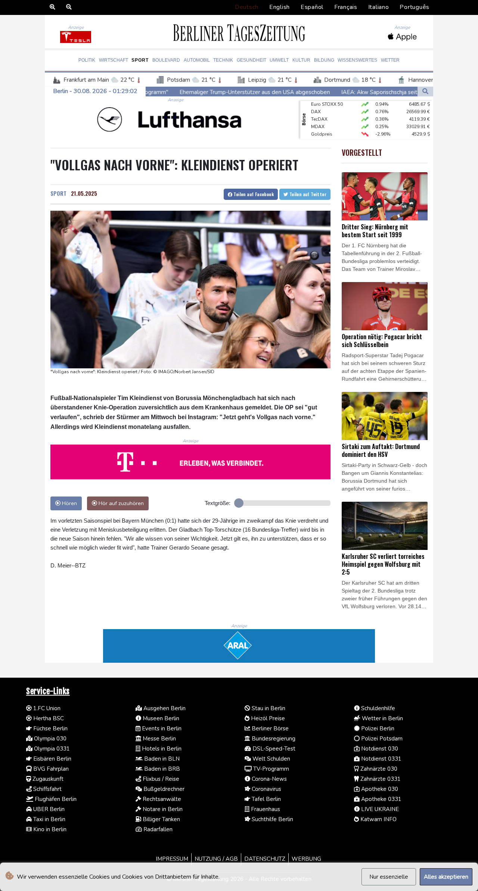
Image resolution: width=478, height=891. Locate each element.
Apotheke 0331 (380, 799)
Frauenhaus (264, 809)
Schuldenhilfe (377, 708)
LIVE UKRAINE (379, 809)
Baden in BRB (161, 769)
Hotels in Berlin (160, 748)
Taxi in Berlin (48, 819)
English (279, 7)
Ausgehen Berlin (164, 708)
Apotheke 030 (379, 789)
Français (345, 7)
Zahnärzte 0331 (380, 779)
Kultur (301, 60)
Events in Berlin (160, 728)
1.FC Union (46, 708)
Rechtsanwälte (161, 799)
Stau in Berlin (267, 708)
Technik (223, 60)
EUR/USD (320, 133)
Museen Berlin (160, 718)
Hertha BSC (48, 718)
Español (312, 7)
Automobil (197, 60)
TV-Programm (270, 769)
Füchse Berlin (50, 728)
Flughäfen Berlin (55, 799)
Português (414, 7)
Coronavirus (265, 789)
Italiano (378, 7)
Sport (140, 60)
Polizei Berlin (377, 728)
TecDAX (319, 111)
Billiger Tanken (160, 819)
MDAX (318, 118)
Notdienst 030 (379, 748)
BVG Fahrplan (50, 769)
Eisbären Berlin (51, 758)
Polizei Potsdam (381, 738)
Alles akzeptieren (446, 877)
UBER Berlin (48, 809)
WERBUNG (306, 859)
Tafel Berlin (265, 799)
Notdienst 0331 (380, 758)
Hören (68, 503)
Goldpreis (321, 126)
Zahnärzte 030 (378, 769)
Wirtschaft (113, 60)
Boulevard (166, 60)
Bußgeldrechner (163, 789)
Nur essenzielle (388, 877)
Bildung (324, 60)
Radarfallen (157, 829)
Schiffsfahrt (47, 789)
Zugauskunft (47, 779)
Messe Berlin (158, 738)
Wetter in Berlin (381, 718)
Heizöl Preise (267, 718)
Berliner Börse (269, 728)
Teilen (253, 194)
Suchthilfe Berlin (271, 819)
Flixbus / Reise (160, 779)
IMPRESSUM (172, 859)
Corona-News (268, 779)
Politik (86, 60)
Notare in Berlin (162, 809)
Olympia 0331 (51, 748)
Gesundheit (251, 60)
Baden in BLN (161, 758)
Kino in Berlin (49, 829)
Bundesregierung (272, 738)
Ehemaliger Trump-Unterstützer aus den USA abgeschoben (200, 92)
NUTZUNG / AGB (216, 859)
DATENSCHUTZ (264, 859)
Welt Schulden (270, 758)
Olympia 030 (49, 738)
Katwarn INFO (378, 819)
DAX (316, 103)
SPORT (58, 193)
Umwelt (279, 60)
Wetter (390, 60)
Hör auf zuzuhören (120, 503)
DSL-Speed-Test (273, 748)
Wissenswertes (357, 60)
